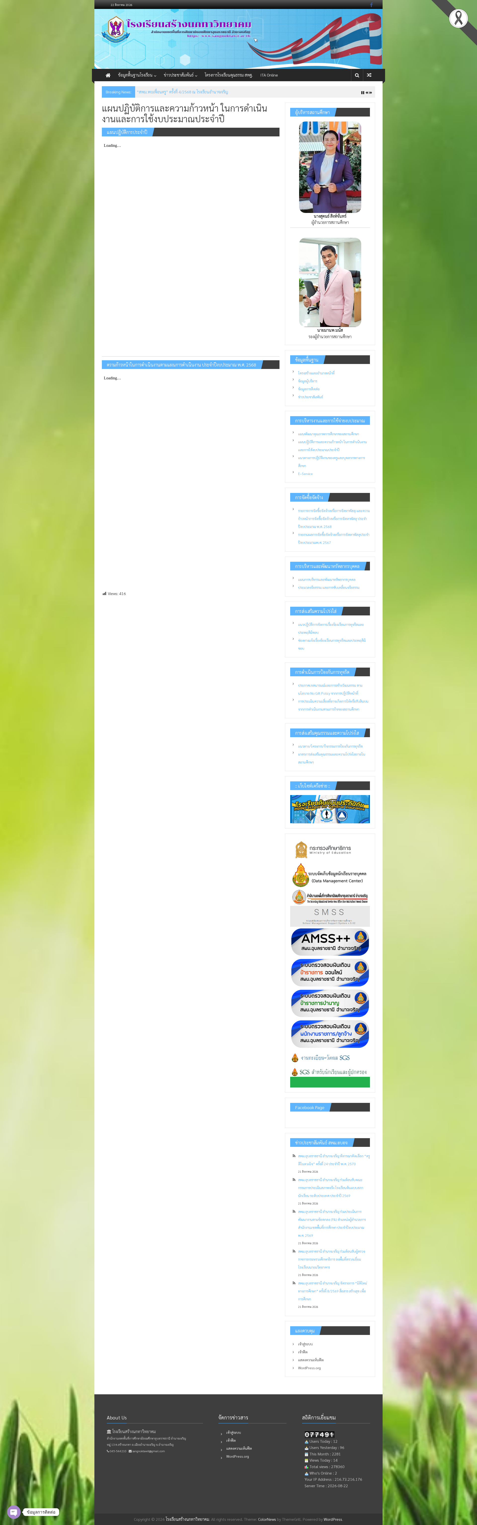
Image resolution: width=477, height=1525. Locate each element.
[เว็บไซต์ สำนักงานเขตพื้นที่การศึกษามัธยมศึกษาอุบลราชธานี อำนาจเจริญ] (330, 896)
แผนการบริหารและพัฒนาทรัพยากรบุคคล (327, 579)
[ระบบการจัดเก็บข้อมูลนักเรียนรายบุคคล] (330, 874)
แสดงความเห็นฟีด (311, 1360)
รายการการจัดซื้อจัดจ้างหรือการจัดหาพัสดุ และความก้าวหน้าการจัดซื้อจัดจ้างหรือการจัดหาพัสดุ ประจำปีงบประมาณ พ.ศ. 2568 (334, 518)
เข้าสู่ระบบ (305, 1344)
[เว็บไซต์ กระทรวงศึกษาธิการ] (330, 849)
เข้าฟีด (303, 1352)
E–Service (305, 473)
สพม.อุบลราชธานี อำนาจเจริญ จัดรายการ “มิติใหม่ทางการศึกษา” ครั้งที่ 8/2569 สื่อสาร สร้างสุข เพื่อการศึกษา (332, 1291)
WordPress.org (309, 1367)
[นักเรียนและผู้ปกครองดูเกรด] (330, 1076)
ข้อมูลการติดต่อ (309, 389)
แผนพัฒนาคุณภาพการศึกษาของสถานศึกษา (328, 434)
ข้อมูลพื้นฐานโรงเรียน (135, 75)
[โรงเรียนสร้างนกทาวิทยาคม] (238, 39)
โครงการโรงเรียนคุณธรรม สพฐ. (229, 75)
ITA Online (269, 75)
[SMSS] (330, 916)
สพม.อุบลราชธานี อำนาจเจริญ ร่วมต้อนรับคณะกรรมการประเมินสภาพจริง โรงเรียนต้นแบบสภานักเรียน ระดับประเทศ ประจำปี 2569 (330, 1187)
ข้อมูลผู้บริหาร (307, 381)
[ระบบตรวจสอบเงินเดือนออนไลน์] (330, 972)
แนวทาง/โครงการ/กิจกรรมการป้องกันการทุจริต (330, 746)
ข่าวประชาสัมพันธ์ (179, 75)
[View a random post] (369, 75)
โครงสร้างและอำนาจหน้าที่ (316, 373)
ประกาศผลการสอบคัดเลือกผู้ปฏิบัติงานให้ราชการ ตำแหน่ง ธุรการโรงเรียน (194, 91)
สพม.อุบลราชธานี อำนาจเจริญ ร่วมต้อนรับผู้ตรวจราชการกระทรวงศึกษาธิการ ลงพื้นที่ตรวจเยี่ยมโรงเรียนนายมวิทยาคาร (331, 1259)
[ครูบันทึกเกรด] (330, 1057)
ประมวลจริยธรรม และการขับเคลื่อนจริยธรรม (328, 587)
